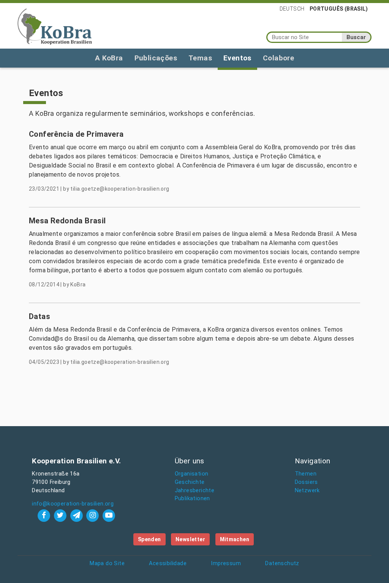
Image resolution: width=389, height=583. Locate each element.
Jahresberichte (195, 490)
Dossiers (306, 482)
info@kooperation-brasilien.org (73, 504)
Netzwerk (307, 490)
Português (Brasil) (339, 9)
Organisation (192, 474)
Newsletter (190, 539)
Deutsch (292, 9)
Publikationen (192, 498)
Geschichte (190, 482)
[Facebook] (45, 515)
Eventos (237, 58)
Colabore (278, 58)
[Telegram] (77, 515)
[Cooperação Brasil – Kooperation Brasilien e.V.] (54, 26)
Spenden (149, 539)
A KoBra (109, 58)
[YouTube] (109, 515)
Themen (305, 474)
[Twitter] (61, 515)
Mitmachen (235, 539)
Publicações (155, 58)
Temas (200, 58)
